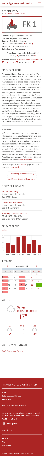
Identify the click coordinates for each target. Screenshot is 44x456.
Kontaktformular (25, 159)
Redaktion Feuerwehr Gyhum (15, 14)
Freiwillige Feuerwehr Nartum (29, 59)
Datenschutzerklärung (11, 396)
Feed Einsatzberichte (10, 419)
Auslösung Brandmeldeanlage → (22, 179)
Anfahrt (5, 392)
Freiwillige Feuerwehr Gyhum (18, 3)
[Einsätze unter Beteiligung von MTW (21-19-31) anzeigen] (35, 56)
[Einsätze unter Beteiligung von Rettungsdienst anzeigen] (34, 62)
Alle (3, 442)
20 (21, 284)
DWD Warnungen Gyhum (12, 351)
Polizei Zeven (10, 62)
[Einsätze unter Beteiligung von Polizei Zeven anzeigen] (17, 62)
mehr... (4, 230)
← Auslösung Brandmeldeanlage (22, 173)
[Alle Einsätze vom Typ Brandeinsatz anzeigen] (25, 44)
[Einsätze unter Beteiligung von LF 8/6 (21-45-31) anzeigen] (17, 56)
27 (21, 288)
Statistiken (6, 445)
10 (5, 281)
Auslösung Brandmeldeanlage (14, 213)
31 (5, 292)
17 (5, 284)
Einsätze (24, 165)
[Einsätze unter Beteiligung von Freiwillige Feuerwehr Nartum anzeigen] (3, 62)
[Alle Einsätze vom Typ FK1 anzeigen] (32, 44)
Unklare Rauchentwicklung (12, 202)
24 (5, 288)
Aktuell (5, 438)
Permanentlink (14, 167)
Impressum (6, 399)
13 (21, 281)
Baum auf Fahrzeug (10, 191)
